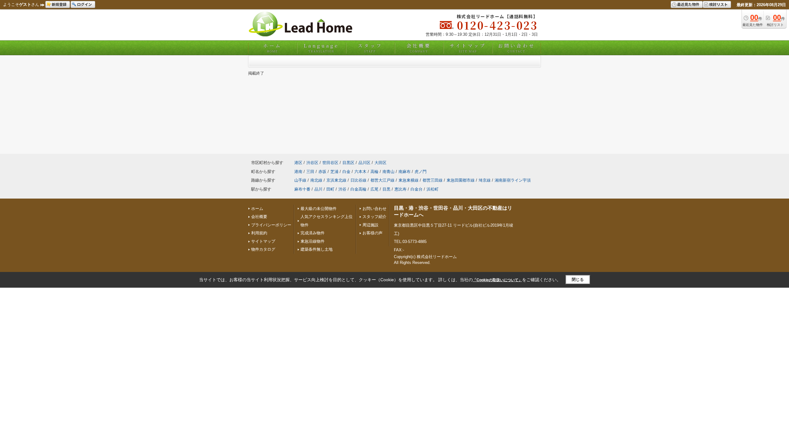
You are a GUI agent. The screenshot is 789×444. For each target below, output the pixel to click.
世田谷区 (330, 162)
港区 (298, 162)
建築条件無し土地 (316, 249)
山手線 (300, 180)
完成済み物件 (312, 233)
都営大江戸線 (382, 180)
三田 (310, 171)
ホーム (272, 47)
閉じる (578, 279)
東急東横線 (409, 180)
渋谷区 (312, 162)
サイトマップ (468, 47)
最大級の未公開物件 (318, 208)
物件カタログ (263, 249)
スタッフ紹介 (374, 216)
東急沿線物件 (312, 241)
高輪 (374, 171)
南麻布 (405, 171)
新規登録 (59, 4)
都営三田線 (433, 180)
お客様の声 (372, 233)
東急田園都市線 (461, 180)
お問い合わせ (516, 47)
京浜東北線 (336, 180)
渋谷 (342, 189)
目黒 (386, 189)
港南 (298, 171)
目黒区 (348, 162)
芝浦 (334, 171)
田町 (330, 189)
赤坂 (322, 171)
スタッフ (370, 47)
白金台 (417, 189)
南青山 (388, 171)
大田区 (380, 162)
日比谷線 (358, 180)
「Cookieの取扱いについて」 (497, 280)
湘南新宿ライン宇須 (513, 180)
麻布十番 (302, 189)
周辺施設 (370, 225)
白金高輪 (358, 189)
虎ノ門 (421, 171)
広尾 (374, 189)
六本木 (360, 171)
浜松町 (433, 189)
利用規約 (259, 233)
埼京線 (485, 180)
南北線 (316, 180)
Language (321, 47)
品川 (318, 189)
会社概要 (419, 47)
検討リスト (718, 4)
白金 (346, 171)
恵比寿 (400, 189)
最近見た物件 (688, 4)
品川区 (364, 162)
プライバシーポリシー (271, 225)
